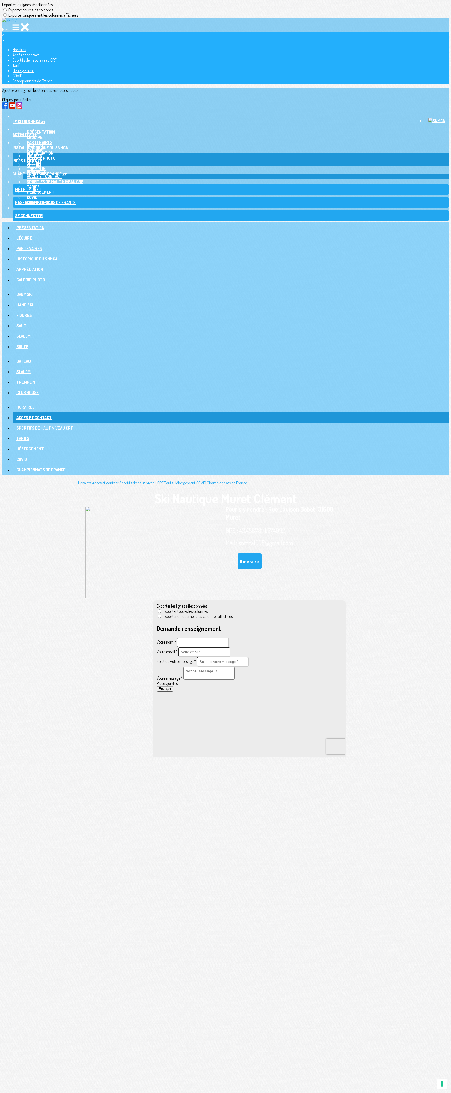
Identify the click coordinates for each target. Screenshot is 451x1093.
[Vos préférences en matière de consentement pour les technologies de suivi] (442, 1084)
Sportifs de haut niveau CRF (35, 60)
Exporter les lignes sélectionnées (27, 4)
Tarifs (17, 65)
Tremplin (25, 382)
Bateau (23, 361)
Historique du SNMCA (36, 259)
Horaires (19, 49)
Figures (24, 315)
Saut (21, 325)
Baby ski (24, 294)
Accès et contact (26, 54)
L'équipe (35, 137)
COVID (17, 75)
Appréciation (29, 269)
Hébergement (23, 70)
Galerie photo (30, 279)
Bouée (22, 346)
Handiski (35, 150)
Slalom (34, 163)
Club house (27, 392)
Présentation (41, 132)
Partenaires (29, 248)
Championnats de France (32, 81)
